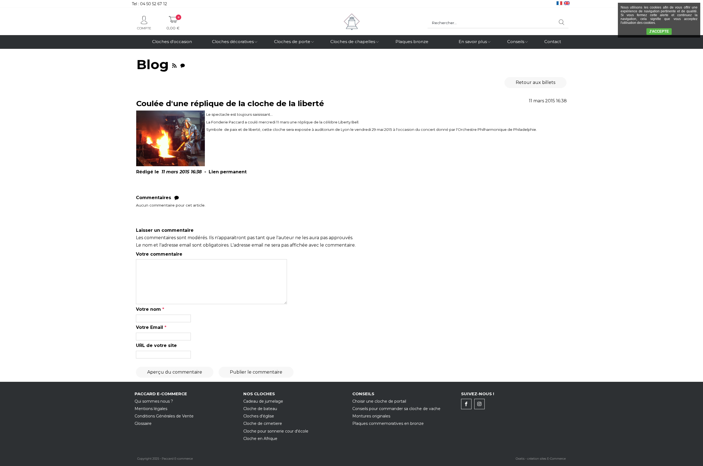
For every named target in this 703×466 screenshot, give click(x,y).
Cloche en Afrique (260, 438)
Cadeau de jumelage (263, 401)
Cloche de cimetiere (262, 423)
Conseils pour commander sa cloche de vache (396, 408)
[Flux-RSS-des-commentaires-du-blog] (182, 64)
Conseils (515, 41)
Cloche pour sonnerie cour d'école (275, 431)
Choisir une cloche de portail (379, 401)
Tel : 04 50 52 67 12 (149, 3)
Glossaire (143, 423)
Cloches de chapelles (352, 41)
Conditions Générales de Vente (164, 416)
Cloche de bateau (260, 408)
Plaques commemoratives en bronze (388, 423)
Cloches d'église (258, 416)
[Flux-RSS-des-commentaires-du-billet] (176, 197)
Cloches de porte (292, 41)
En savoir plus (473, 41)
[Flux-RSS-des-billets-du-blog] (174, 64)
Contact (552, 41)
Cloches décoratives (233, 41)
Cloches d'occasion (172, 41)
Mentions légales (151, 408)
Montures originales (371, 416)
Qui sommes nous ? (154, 401)
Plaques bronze (411, 41)
